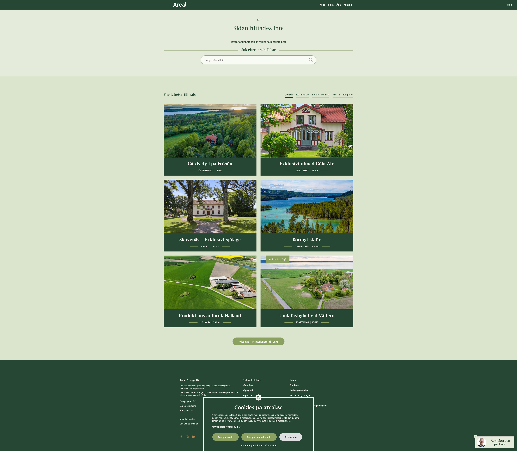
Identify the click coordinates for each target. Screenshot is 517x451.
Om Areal (294, 385)
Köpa (322, 4)
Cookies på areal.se (189, 423)
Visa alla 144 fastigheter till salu (258, 341)
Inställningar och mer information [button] (258, 445)
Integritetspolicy (187, 419)
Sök (310, 59)
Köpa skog (248, 385)
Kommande (302, 94)
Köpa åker (248, 395)
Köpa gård (248, 390)
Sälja (331, 4)
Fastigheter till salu (252, 380)
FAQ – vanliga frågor (300, 395)
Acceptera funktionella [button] (259, 437)
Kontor (293, 380)
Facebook (181, 437)
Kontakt (348, 4)
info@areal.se (186, 410)
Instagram (187, 437)
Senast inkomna (320, 94)
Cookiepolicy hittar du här (227, 427)
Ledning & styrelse (299, 390)
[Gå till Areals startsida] (180, 4)
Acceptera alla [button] (225, 437)
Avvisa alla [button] (291, 437)
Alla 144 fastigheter (343, 94)
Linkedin (193, 437)
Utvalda (289, 94)
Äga (338, 4)
